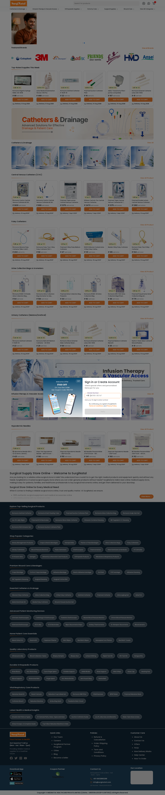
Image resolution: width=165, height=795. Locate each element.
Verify (103, 411)
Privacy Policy (112, 406)
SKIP (78, 381)
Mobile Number (93, 393)
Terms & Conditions (96, 406)
